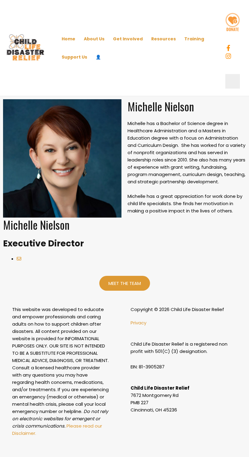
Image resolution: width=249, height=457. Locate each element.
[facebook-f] (229, 48)
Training (194, 39)
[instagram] (229, 56)
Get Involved (128, 39)
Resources (163, 39)
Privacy (138, 323)
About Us (94, 39)
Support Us (74, 57)
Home (68, 39)
